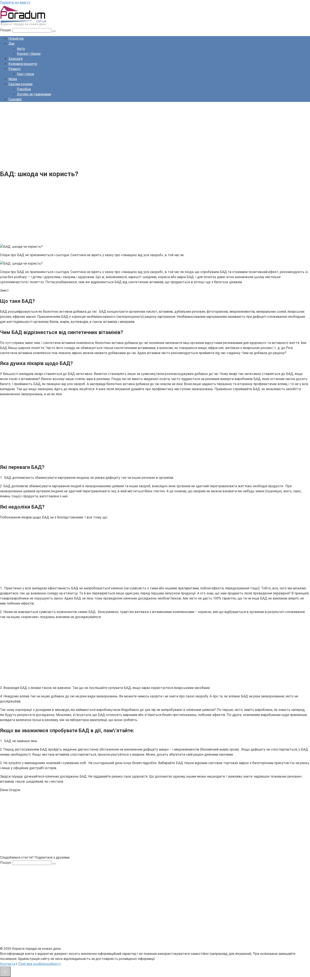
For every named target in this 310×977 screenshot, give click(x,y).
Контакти (7, 964)
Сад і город (25, 74)
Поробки (24, 89)
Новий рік (16, 39)
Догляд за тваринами (34, 94)
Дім (11, 44)
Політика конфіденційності (39, 964)
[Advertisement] (126, 134)
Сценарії (15, 99)
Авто (21, 49)
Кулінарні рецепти (22, 64)
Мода (12, 79)
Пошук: (6, 30)
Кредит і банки (28, 54)
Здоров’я (15, 59)
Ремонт (14, 69)
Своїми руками (20, 84)
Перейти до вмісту (15, 2)
